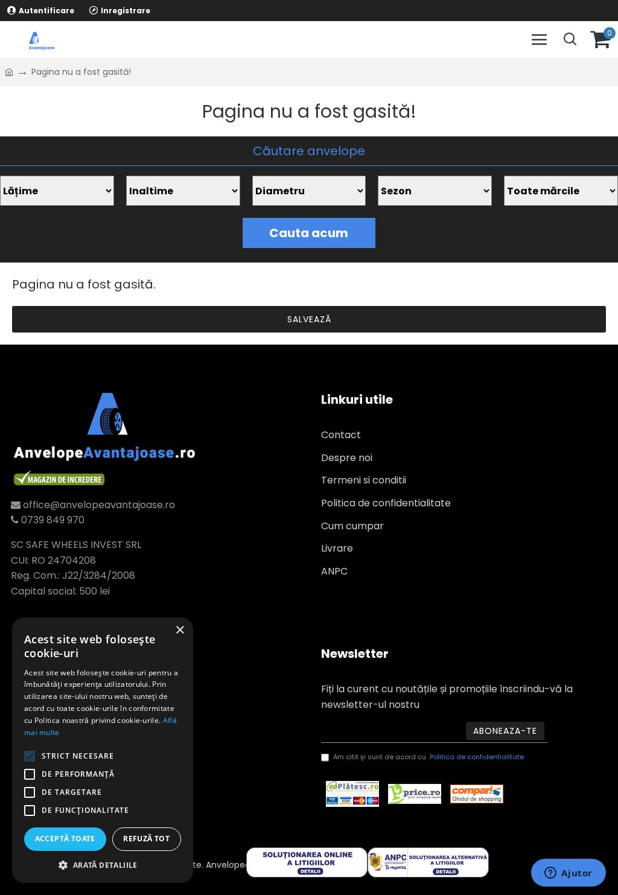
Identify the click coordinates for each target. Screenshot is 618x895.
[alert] (102, 750)
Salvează (309, 319)
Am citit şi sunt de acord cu (428, 757)
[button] (102, 865)
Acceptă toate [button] (65, 838)
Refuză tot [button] (146, 838)
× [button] (179, 630)
